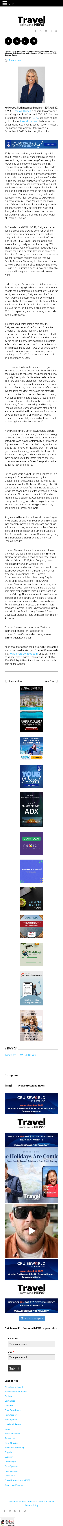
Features (9, 1405)
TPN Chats (10, 1475)
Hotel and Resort (13, 1424)
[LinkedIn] (20, 1511)
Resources (10, 1438)
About (42, 1501)
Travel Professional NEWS (17, 1480)
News (7, 1429)
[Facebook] (4, 1511)
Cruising (9, 1396)
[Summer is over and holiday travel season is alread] (31, 1175)
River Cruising (11, 1443)
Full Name (13, 1338)
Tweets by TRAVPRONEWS (20, 1055)
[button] (5, 3)
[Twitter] (9, 1509)
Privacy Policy (31, 1505)
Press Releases (12, 1433)
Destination (10, 1401)
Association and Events (16, 1391)
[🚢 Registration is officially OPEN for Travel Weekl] (31, 1120)
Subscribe (32, 1501)
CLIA (35, 117)
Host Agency (11, 1415)
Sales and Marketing (14, 1447)
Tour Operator (11, 1466)
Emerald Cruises (22, 111)
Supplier (9, 1452)
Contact (50, 1501)
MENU (12, 4)
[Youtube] (25, 1511)
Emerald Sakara (28, 121)
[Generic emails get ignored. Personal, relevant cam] (31, 1231)
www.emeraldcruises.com (23, 653)
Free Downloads (12, 1410)
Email (11, 1351)
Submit (14, 1368)
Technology (10, 1461)
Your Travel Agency (14, 1485)
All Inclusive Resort (14, 1387)
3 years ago (15, 60)
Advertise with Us (17, 1501)
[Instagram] (15, 1511)
